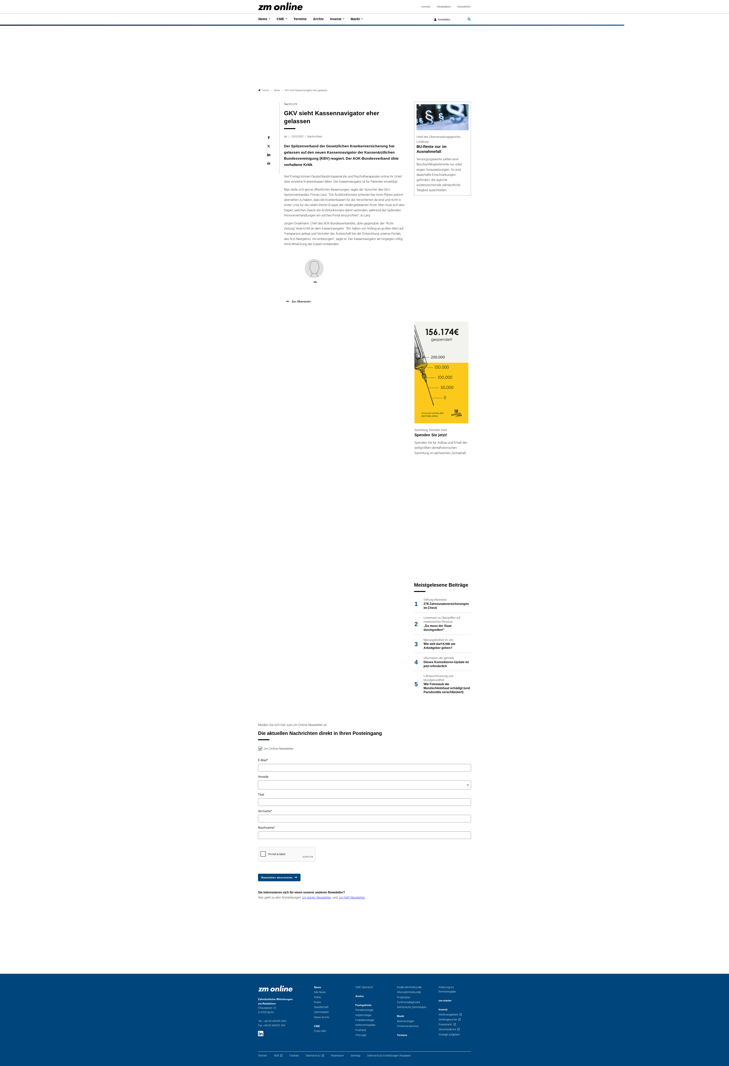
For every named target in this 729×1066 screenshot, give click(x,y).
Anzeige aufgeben (449, 1034)
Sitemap (355, 1055)
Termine (300, 19)
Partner (262, 1055)
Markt (355, 19)
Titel (261, 794)
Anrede (263, 776)
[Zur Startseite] (280, 6)
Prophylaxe (403, 997)
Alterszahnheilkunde (409, 992)
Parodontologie (364, 1010)
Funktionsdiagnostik (408, 1002)
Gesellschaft (321, 1007)
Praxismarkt (445, 1024)
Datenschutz (313, 1055)
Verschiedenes (447, 1029)
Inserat (335, 19)
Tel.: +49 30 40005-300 (272, 1021)
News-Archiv (321, 1017)
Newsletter (464, 7)
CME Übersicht (364, 987)
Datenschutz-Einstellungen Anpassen (389, 1055)
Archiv (318, 19)
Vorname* (265, 811)
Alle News (320, 992)
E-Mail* (263, 760)
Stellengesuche (448, 1019)
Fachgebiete (363, 1005)
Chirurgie (360, 1035)
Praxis (317, 1002)
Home (265, 90)
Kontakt (426, 7)
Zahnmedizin (321, 1012)
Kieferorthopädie (365, 1025)
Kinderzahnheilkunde (409, 987)
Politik (317, 997)
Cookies (294, 1055)
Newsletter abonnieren (277, 877)
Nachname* (266, 827)
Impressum (337, 1055)
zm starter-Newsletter (316, 897)
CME (280, 19)
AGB (276, 1055)
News (262, 19)
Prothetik (360, 1030)
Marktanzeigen (405, 1021)
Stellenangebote (448, 1014)
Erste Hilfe (320, 1031)
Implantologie (363, 1015)
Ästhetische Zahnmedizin (412, 1007)
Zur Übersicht (301, 301)
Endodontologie (364, 1020)
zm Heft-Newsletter (352, 897)
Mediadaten (444, 7)
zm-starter (445, 1000)
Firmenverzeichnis (407, 1026)
